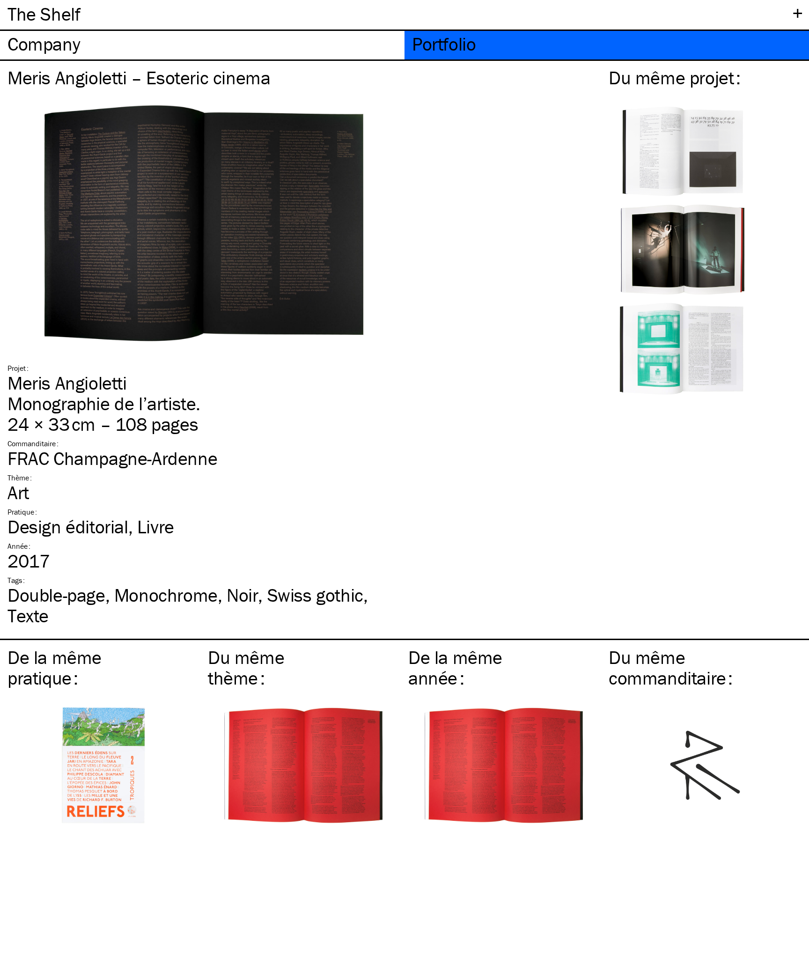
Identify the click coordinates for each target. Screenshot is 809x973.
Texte (28, 615)
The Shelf (43, 13)
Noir (242, 594)
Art (18, 492)
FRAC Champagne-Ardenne (112, 458)
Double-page (56, 594)
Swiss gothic (315, 594)
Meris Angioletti (67, 382)
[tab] (202, 45)
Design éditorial (67, 526)
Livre (155, 526)
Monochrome (166, 594)
